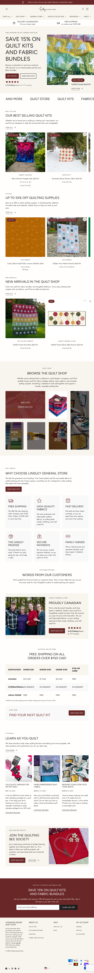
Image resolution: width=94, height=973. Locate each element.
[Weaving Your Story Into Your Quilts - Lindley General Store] (75, 768)
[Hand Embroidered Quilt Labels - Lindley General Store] (47, 768)
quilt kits (18, 943)
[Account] (83, 9)
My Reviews (80, 934)
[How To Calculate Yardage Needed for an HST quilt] (19, 768)
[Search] (7, 9)
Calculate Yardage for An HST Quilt (17, 786)
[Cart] (87, 9)
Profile (79, 930)
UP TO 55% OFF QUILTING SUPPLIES (32, 198)
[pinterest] (15, 968)
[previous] (9, 134)
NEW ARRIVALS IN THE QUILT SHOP (32, 282)
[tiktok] (18, 968)
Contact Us (57, 927)
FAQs (55, 930)
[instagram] (12, 968)
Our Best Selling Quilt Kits (29, 115)
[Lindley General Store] (47, 9)
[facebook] (6, 968)
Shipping (32, 934)
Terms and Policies (36, 938)
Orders (79, 927)
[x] (9, 969)
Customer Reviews (36, 930)
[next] (85, 134)
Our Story (33, 927)
